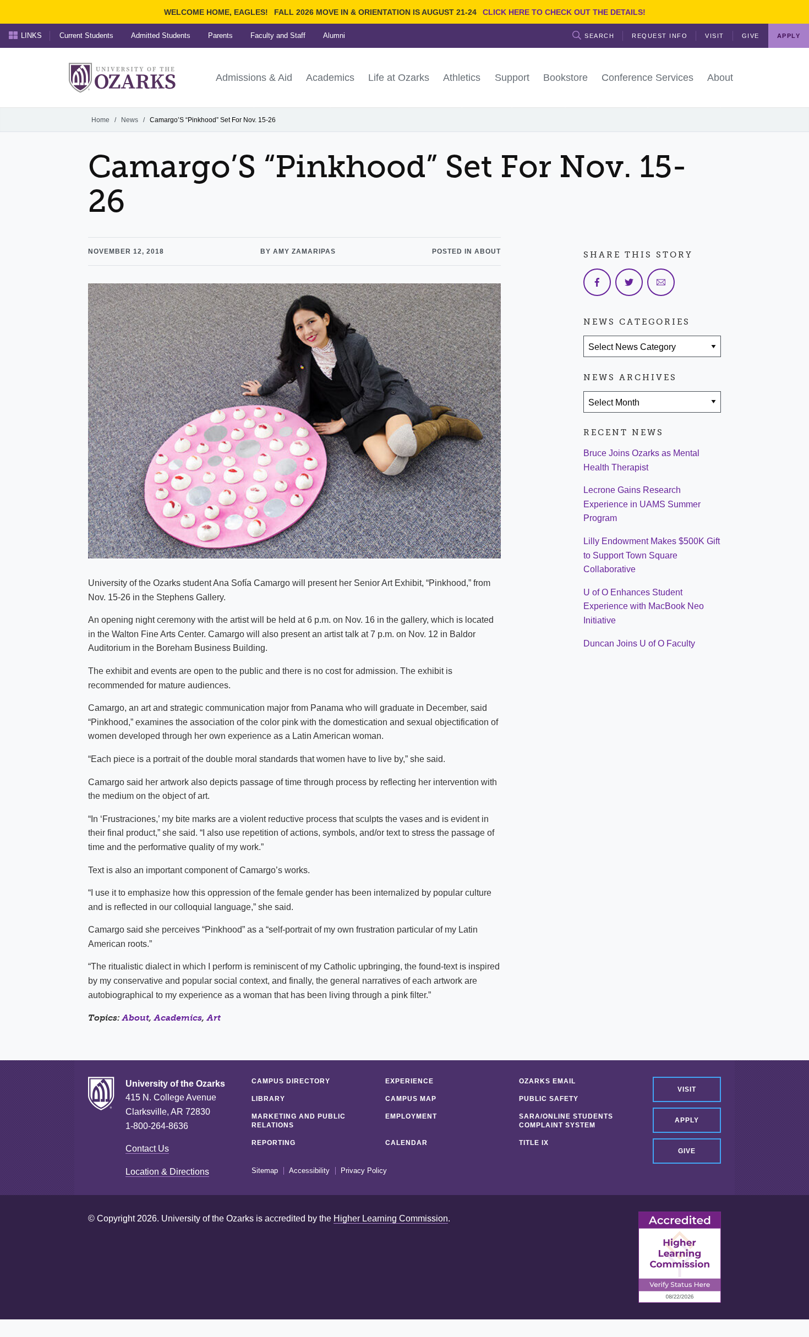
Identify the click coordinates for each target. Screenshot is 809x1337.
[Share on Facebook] (597, 282)
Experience (409, 1081)
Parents (220, 35)
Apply (687, 1120)
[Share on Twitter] (629, 282)
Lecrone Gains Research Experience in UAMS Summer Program (642, 504)
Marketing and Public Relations (299, 1121)
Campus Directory (291, 1081)
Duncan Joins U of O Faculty (639, 643)
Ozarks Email (547, 1081)
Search (599, 35)
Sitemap (265, 1171)
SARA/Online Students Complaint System (566, 1121)
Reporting (274, 1143)
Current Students (86, 35)
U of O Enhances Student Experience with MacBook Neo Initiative (643, 606)
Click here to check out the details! (564, 12)
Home (100, 120)
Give (750, 35)
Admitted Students (160, 35)
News (129, 120)
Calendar (406, 1143)
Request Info (659, 35)
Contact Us (147, 1148)
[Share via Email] (661, 282)
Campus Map (410, 1099)
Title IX (534, 1143)
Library (268, 1099)
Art (214, 1017)
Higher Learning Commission (391, 1218)
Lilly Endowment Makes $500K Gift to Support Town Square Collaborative (651, 555)
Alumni (334, 35)
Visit (714, 35)
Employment (411, 1116)
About (135, 1017)
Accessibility (309, 1171)
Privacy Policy (364, 1171)
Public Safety (548, 1099)
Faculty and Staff (277, 35)
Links (31, 35)
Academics (178, 1017)
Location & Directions (167, 1171)
